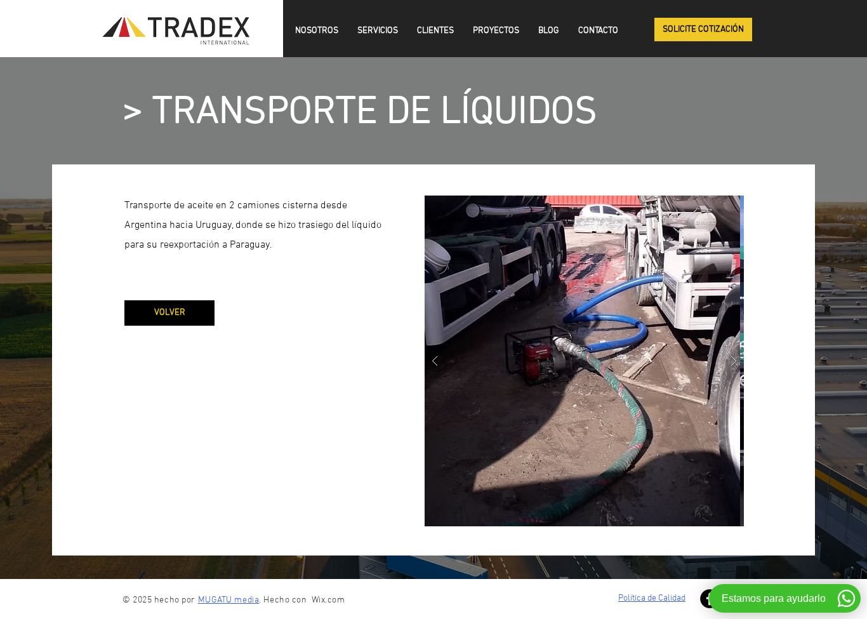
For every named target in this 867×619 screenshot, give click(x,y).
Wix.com (328, 600)
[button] (703, 29)
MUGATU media (229, 600)
